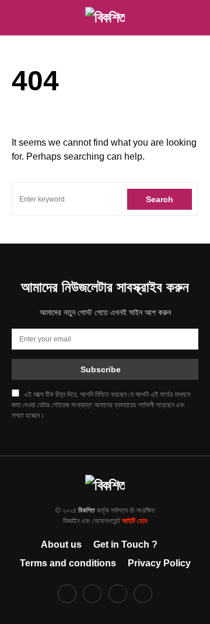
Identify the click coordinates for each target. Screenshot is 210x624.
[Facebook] (67, 593)
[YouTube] (143, 593)
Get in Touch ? (125, 544)
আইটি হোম (135, 521)
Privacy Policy (159, 563)
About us (61, 544)
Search (159, 199)
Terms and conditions (68, 563)
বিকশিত (86, 510)
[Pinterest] (117, 593)
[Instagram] (92, 593)
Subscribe (100, 369)
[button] (15, 17)
